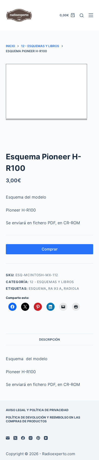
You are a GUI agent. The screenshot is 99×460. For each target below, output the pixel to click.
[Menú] (91, 15)
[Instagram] (30, 438)
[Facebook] (23, 438)
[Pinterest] (38, 438)
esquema (37, 288)
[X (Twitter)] (15, 438)
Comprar (50, 249)
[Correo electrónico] (8, 438)
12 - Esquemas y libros (52, 282)
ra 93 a (55, 288)
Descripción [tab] (49, 339)
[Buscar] (82, 15)
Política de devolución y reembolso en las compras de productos (43, 419)
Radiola (71, 288)
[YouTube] (46, 438)
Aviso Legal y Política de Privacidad (37, 410)
